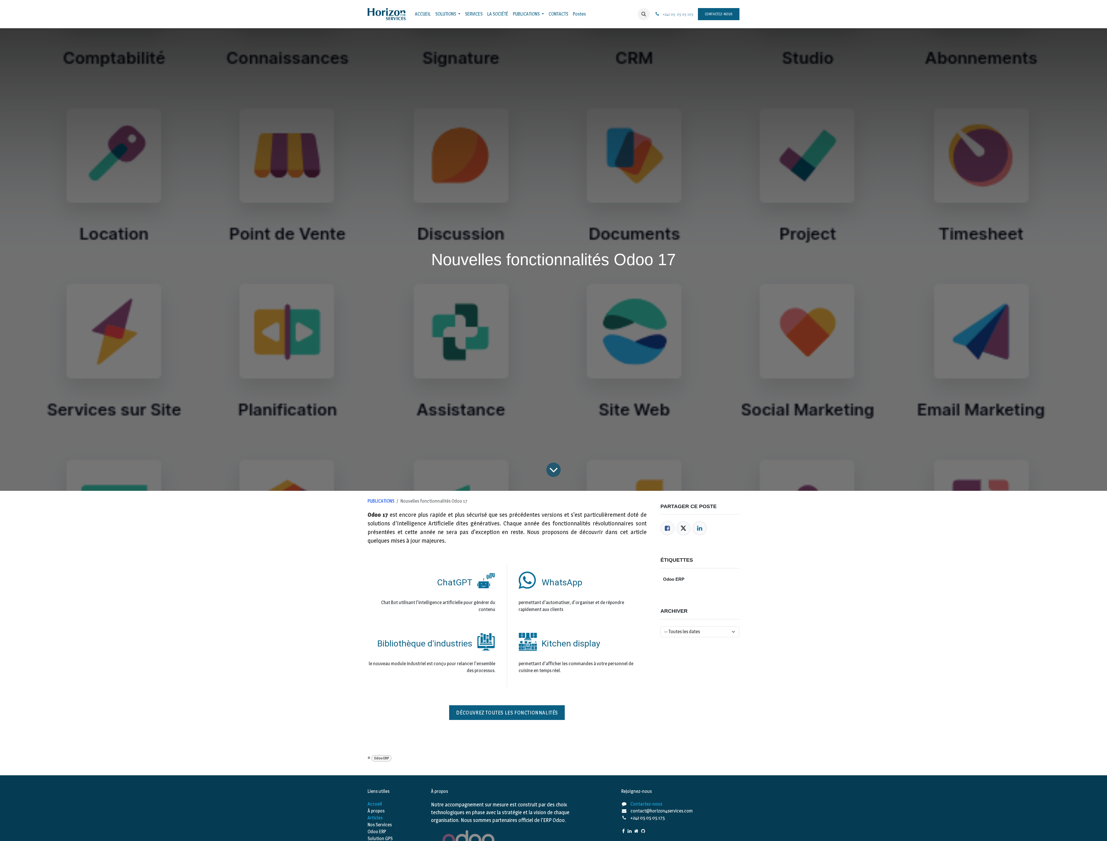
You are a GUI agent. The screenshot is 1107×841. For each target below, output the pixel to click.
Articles (375, 818)
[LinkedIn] (700, 528)
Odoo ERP (381, 758)
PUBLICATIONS (381, 501)
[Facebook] (667, 528)
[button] (644, 14)
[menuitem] (423, 14)
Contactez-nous (719, 14)
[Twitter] (683, 528)
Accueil (375, 804)
